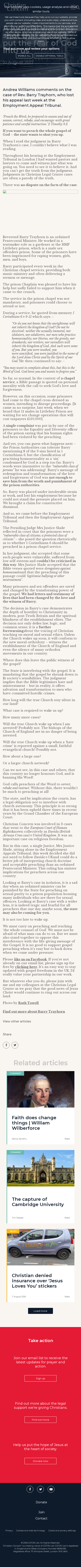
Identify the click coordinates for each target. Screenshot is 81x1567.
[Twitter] (40, 1489)
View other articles (17, 1021)
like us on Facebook (30, 959)
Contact (41, 1518)
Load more (40, 1310)
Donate (41, 1502)
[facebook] (6, 1045)
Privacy (9, 1530)
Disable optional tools (49, 55)
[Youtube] (51, 1489)
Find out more (40, 1419)
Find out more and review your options (32, 48)
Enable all (24, 55)
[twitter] (14, 1045)
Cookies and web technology (30, 1530)
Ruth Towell (28, 1003)
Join (41, 1512)
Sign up (40, 1378)
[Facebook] (30, 1489)
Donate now (40, 1461)
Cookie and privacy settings (62, 1530)
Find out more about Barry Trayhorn (34, 1011)
